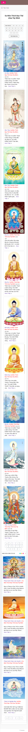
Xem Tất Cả (8, 25)
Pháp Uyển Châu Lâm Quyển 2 (13, 621)
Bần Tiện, (7, 130)
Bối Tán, (7, 469)
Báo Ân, (7, 235)
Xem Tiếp (11, 86)
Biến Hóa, (8, 375)
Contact (22, 730)
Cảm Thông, (8, 525)
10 (12, 549)
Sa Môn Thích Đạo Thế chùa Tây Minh (11, 526)
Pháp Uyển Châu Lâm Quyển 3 (13, 661)
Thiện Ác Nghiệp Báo (10, 701)
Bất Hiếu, (7, 327)
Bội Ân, (7, 424)
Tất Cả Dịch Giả (14, 36)
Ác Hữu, (7, 73)
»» (19, 549)
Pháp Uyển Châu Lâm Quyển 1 (13, 581)
